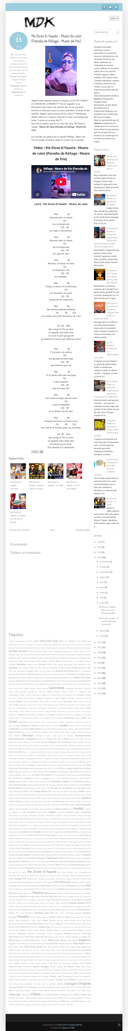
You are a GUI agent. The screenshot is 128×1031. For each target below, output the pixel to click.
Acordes (22, 54)
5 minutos (28, 645)
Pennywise (87, 920)
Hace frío (50, 801)
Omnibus (17, 910)
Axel (41, 671)
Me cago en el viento (17, 872)
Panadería (29, 913)
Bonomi (50, 681)
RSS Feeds (115, 7)
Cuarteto (34, 725)
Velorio (79, 987)
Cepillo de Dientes (48, 695)
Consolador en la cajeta (81, 715)
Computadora (31, 715)
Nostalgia (73, 903)
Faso (37, 785)
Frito (54, 791)
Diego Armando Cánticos (81, 742)
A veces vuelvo (14, 648)
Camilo (38, 688)
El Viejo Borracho (62, 765)
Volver (22, 998)
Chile (25, 701)
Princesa (87, 930)
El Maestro (24, 762)
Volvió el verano (70, 998)
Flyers (88, 788)
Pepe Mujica (38, 923)
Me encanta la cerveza (26, 875)
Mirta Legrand (48, 882)
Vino (71, 995)
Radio (84, 936)
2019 (66, 641)
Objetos (12, 906)
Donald (73, 749)
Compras (21, 714)
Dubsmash (81, 749)
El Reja (31, 765)
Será (64, 953)
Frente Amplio (40, 791)
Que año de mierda (63, 937)
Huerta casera (61, 809)
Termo (80, 970)
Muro (30, 893)
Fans (24, 784)
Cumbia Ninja (85, 726)
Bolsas (43, 681)
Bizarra (19, 681)
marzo (103, 602)
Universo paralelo (56, 984)
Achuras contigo (72, 648)
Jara (43, 819)
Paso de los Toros (84, 917)
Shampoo (22, 957)
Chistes (54, 701)
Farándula (31, 785)
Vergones (27, 990)
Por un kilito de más (76, 927)
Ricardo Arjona (52, 943)
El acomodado (39, 755)
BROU (26, 684)
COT (89, 718)
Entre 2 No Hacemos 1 (44, 775)
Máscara (45, 865)
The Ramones (34, 973)
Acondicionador (85, 648)
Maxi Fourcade (18, 868)
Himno (57, 805)
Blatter (25, 681)
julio (102, 582)
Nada (55, 893)
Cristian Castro (39, 722)
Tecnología (57, 970)
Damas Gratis (73, 729)
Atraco (69, 668)
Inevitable (61, 812)
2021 (75, 641)
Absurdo (55, 648)
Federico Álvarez (63, 785)
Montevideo (45, 885)
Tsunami (23, 980)
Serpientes (71, 953)
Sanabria (36, 950)
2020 (71, 641)
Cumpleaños (14, 729)
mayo (102, 592)
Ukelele (72, 979)
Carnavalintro (32, 692)
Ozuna (40, 910)
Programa (21, 933)
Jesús (63, 819)
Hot (53, 809)
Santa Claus (45, 950)
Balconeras (48, 674)
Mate (58, 864)
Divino (11, 749)
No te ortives (72, 900)
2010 (28, 641)
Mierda (88, 879)
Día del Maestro (24, 742)
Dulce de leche (15, 752)
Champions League (52, 698)
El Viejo (51, 765)
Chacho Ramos (22, 698)
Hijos (53, 805)
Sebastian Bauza (15, 953)
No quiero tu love (59, 899)
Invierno (19, 818)
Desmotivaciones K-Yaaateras (23, 738)
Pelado (45, 920)
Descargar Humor (42, 736)
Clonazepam (13, 711)
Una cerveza (13, 984)
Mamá (68, 858)
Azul (53, 671)
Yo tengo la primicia (30, 1004)
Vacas (40, 987)
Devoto (50, 739)
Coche (27, 711)
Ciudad (82, 705)
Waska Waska (47, 1001)
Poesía (16, 927)
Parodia (21, 73)
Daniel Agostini (85, 729)
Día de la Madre (61, 739)
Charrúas (70, 698)
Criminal (30, 722)
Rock (27, 946)
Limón (62, 845)
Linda (67, 845)
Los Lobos (18, 852)
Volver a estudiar (45, 998)
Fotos (25, 791)
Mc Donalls (51, 868)
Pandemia (38, 912)
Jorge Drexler (14, 822)
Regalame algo (65, 940)
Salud (11, 950)
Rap (17, 940)
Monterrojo (35, 886)
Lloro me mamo (23, 848)
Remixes (25, 944)
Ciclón (16, 704)
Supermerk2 (27, 966)
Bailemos (23, 674)
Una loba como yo (40, 984)
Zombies (69, 1004)
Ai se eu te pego (64, 655)
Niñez (60, 896)
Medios (11, 879)
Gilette (70, 795)
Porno (22, 930)
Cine (77, 705)
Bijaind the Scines (82, 677)
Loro (86, 848)
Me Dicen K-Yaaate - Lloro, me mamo (73, 485)
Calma (15, 688)
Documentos (49, 749)
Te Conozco (31, 970)
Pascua (73, 917)
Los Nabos (46, 851)
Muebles (31, 889)
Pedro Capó (36, 920)
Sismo (11, 963)
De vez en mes (28, 732)
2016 (55, 641)
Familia (11, 785)
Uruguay (15, 79)
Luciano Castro (66, 852)
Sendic (49, 953)
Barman (81, 674)
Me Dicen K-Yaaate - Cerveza (16, 485)
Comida (53, 711)
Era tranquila (26, 778)
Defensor (38, 732)
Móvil (83, 886)
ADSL (31, 651)
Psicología (86, 933)
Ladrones (62, 838)
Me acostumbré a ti (64, 868)
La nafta (29, 835)
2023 (16, 54)
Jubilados (47, 822)
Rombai (40, 946)
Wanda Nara (37, 1001)
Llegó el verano (81, 845)
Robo (16, 947)
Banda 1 (56, 674)
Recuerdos (30, 940)
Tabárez (53, 966)
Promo (49, 933)
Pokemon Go (25, 927)
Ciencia (39, 705)
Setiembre (80, 953)
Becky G (43, 678)
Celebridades (14, 695)
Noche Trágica (55, 903)
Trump (17, 980)
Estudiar (65, 781)
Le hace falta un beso (76, 842)
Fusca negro (73, 791)
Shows (38, 957)
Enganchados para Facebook (80, 772)
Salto (89, 947)
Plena (89, 924)
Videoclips (14, 994)
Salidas (78, 947)
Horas (32, 809)
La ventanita (48, 838)
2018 (99, 663)
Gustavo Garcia (15, 801)
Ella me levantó (54, 768)
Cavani (71, 692)
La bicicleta (43, 825)
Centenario (36, 695)
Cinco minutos (48, 705)
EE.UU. (77, 752)
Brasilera (12, 684)
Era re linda (14, 778)
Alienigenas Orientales (77, 658)
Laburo (56, 838)
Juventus (87, 822)
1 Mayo (11, 641)
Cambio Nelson (29, 688)
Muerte (61, 889)
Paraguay (87, 913)
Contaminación (14, 718)
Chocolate (67, 701)
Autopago (29, 671)
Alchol (73, 655)
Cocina (33, 711)
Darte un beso (15, 732)
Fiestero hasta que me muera (34, 788)
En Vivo (33, 772)
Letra (26, 845)
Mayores (37, 868)
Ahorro (54, 655)
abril (102, 597)
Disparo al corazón (83, 745)
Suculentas (66, 963)
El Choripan (69, 755)
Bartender (12, 678)
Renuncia (32, 944)
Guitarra (13, 64)
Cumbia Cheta (73, 726)
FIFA (48, 788)
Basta (19, 678)
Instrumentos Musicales (18, 815)
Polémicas (35, 927)
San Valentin (27, 950)
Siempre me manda (20, 960)
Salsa (84, 946)
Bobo (33, 681)
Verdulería (19, 990)
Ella (45, 768)
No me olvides (68, 896)
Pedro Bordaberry (23, 920)
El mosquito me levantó (38, 762)
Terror (11, 973)
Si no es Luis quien (68, 957)
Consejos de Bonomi (63, 715)
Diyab (20, 749)
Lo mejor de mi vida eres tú (45, 848)
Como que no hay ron (66, 711)
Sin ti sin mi (81, 960)
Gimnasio (77, 795)
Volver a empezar (32, 998)
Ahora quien (46, 655)
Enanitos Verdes (43, 772)
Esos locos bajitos (77, 778)
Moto (79, 886)
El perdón (61, 762)
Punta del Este (41, 936)
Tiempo (58, 973)
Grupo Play (64, 798)
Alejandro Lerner (15, 658)
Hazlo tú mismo (44, 805)
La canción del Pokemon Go (30, 829)
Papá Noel (49, 913)
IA (20, 812)
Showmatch (31, 957)
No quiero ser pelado (42, 900)
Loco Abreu (61, 848)
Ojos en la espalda (60, 906)
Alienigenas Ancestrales (58, 658)
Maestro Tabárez (75, 855)
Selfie (32, 953)
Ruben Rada (70, 947)
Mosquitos (72, 885)
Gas (43, 795)
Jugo (59, 822)
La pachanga (83, 835)
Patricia (11, 920)
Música (15, 73)
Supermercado (15, 966)
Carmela (23, 692)
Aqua (75, 664)
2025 (10, 645)
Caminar (45, 688)
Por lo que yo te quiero (59, 927)
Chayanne (79, 698)
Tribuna (75, 976)
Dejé (67, 732)
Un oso (88, 980)
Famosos (18, 784)
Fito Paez (82, 788)
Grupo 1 (44, 798)
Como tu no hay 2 (83, 711)
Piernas (52, 924)
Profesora (12, 933)
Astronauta (46, 668)
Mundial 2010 (21, 893)
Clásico (82, 708)
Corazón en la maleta (41, 718)
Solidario (24, 963)
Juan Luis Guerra (26, 822)
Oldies (84, 906)
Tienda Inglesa (67, 973)
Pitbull (66, 924)
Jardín (47, 819)
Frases (31, 791)
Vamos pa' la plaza (63, 987)
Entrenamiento (60, 775)
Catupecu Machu (60, 692)
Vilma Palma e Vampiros (58, 994)
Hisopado (71, 805)
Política (42, 926)
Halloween (59, 801)
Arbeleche (82, 664)
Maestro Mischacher (60, 855)
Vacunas (45, 987)
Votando (79, 998)
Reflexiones (53, 940)
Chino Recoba (33, 701)
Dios (66, 745)
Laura (32, 842)
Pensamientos (14, 924)
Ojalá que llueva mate (44, 906)
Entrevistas (86, 775)
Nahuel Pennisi (64, 893)
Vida (68, 990)
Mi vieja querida (69, 879)
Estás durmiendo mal (42, 782)
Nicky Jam (53, 896)
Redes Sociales (41, 940)
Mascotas (51, 865)
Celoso (22, 695)
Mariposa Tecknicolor (77, 861)
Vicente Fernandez (58, 990)
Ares (89, 664)
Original (24, 909)
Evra (71, 782)
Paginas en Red (68, 1027)
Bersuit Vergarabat (54, 678)
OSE (30, 910)
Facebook (104, 7)
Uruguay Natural (16, 987)
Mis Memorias (62, 882)
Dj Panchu (27, 749)
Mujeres (81, 889)
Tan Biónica (68, 966)
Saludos (18, 950)
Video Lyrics (86, 990)
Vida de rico (75, 990)
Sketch (17, 963)
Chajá (31, 698)
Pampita (12, 913)
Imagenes (31, 812)
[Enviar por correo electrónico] (32, 451)
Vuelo (89, 998)
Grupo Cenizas (54, 798)
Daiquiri (45, 729)
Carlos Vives (14, 692)
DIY (15, 749)
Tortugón (45, 976)
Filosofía (54, 788)
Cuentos (55, 726)
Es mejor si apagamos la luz (43, 778)
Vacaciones (32, 987)
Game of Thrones (15, 795)
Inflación (70, 812)
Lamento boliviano (74, 838)
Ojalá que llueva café (28, 906)
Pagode (58, 910)
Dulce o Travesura (30, 752)
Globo (88, 795)
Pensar (22, 924)
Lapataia (85, 838)
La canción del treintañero (51, 829)
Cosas (77, 718)
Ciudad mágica (21, 708)
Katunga (21, 825)
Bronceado (20, 684)
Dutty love (50, 752)
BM (29, 681)
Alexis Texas (44, 658)
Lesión (21, 845)
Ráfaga (13, 76)
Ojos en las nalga (74, 906)
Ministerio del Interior (33, 882)
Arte (20, 668)
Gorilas (32, 798)
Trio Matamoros (85, 976)
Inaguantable (42, 812)
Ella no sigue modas (69, 768)
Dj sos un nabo (38, 749)
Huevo (70, 809)
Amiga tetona (23, 661)
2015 (49, 641)
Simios (31, 960)
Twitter (110, 7)
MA (32, 855)
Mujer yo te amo (71, 889)
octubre (103, 567)
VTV (84, 998)
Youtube (55, 1004)
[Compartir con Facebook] (41, 451)
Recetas (23, 940)
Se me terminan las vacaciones (76, 950)
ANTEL (50, 664)
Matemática (65, 865)
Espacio (88, 778)
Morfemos (55, 886)
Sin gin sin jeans (50, 960)
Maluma (61, 858)
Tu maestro (50, 980)
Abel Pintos (41, 648)
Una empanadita (26, 984)
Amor (58, 661)
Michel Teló (80, 879)
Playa (84, 924)
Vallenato (52, 987)
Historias (87, 804)
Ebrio (57, 752)
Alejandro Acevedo (83, 655)
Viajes (41, 990)
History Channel (15, 809)
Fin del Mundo (65, 788)
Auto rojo (12, 671)
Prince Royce (78, 930)
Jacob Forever (36, 819)
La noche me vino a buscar (66, 835)
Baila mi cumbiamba (83, 671)
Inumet (88, 815)
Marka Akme (23, 865)
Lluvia (32, 848)
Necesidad (31, 896)
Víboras (47, 990)
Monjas (88, 882)
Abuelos (62, 648)
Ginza (83, 795)
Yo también (18, 1004)
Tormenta (25, 976)
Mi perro (59, 879)
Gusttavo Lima (28, 801)
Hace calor (42, 801)
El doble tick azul (81, 755)
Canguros (87, 688)
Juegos (54, 822)
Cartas (49, 691)
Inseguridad (86, 812)
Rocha (21, 947)
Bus (54, 684)
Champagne (39, 698)
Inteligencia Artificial (37, 815)
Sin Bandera (38, 960)
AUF (89, 667)
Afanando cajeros (40, 651)
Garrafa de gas (35, 795)
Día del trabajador (49, 742)
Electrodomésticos (36, 768)
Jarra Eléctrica (55, 819)
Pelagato (52, 920)
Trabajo (52, 976)
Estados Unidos (28, 782)
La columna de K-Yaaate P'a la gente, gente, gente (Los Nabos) (112, 276)
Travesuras (67, 976)
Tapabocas (13, 970)
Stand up (57, 963)
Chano (63, 698)
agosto (103, 577)
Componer (13, 715)
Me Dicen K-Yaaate (42, 871)
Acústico (13, 57)
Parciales (12, 917)
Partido (32, 917)
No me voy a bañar (81, 896)
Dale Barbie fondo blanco (58, 729)
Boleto (38, 681)
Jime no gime (70, 819)
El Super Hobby (41, 765)
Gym (36, 801)
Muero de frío (22, 70)
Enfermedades (62, 772)
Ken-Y (27, 825)
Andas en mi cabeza (76, 661)
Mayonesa (29, 868)
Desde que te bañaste (62, 736)
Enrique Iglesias (15, 775)
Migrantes (12, 882)
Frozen (59, 791)
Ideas (24, 812)
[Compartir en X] (38, 451)
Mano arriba (75, 858)
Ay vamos (47, 671)
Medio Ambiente (84, 875)
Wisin (64, 1001)
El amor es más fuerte (54, 755)
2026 (15, 645)
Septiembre (57, 953)
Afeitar (50, 651)
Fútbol (82, 791)
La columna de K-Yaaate (29, 831)
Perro (46, 924)
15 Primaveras (20, 641)
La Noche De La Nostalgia (44, 835)
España (12, 781)
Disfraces (72, 745)
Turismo (59, 979)
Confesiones (42, 715)
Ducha (88, 749)
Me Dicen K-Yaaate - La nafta (112, 501)
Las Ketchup (19, 842)
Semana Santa (40, 953)
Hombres (25, 809)
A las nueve (76, 645)
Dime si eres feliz (41, 745)
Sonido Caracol (35, 963)
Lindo (72, 845)
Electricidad (24, 768)
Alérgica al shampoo (30, 658)
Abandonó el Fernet (28, 648)
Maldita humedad (23, 858)
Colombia (40, 711)
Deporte (17, 736)
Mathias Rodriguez (78, 864)
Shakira (87, 953)
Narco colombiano (84, 893)
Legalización (13, 845)
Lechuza (87, 842)
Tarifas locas (22, 970)
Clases (76, 708)
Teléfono (65, 970)
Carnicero (42, 692)
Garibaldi (26, 795)
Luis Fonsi (83, 851)
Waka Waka (18, 1001)
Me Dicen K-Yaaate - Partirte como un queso (36, 485)
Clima (88, 708)
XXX (76, 1001)
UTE (25, 987)
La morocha (20, 835)
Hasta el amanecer (83, 801)
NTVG (88, 903)
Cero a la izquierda (64, 695)
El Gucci (56, 759)
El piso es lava (71, 762)
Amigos (45, 661)
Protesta (67, 933)
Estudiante (56, 781)
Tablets (59, 966)
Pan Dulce (20, 913)
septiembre (105, 572)
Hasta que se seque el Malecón (21, 805)
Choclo (60, 701)
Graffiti (37, 798)
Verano (22, 79)
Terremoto (87, 970)
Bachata (59, 671)
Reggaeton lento (15, 944)
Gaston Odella (50, 795)
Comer (46, 711)
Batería (24, 678)
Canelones (79, 688)
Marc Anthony (22, 861)
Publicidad (13, 936)
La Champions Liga (83, 829)
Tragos (59, 976)
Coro (52, 718)
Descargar (27, 735)
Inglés (77, 812)
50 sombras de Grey (58, 645)
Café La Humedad (79, 684)
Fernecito (87, 784)
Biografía (12, 681)
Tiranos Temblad (84, 973)
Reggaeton (85, 940)
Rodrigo (33, 946)
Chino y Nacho (45, 701)
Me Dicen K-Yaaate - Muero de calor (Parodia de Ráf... (107, 610)
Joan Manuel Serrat (83, 819)
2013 (36, 641)
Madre (43, 855)
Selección (26, 953)
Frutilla (65, 791)
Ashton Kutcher (35, 668)
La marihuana (83, 832)
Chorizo (88, 701)
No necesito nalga (27, 900)
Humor (21, 64)
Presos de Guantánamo (63, 930)
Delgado (73, 732)
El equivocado (30, 759)
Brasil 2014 (86, 681)
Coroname (58, 718)
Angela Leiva (32, 664)
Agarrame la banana (71, 651)
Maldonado (52, 858)
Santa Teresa (56, 950)
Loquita (81, 848)
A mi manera (86, 645)
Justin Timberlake (76, 822)
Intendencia (50, 815)
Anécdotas (21, 664)
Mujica (88, 889)
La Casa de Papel (68, 829)
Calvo (20, 688)
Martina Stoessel (34, 865)
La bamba (34, 825)
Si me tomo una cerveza (51, 957)
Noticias (81, 903)
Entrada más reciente (19, 529)
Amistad (52, 661)
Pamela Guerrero (83, 909)
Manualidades (85, 858)
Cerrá (74, 695)
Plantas (72, 924)
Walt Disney (27, 1001)
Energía (53, 771)
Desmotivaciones (83, 735)
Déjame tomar (59, 732)
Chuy (11, 705)
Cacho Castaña (66, 684)
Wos (68, 1001)
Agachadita (58, 651)
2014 (43, 641)
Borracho (57, 681)
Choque (81, 701)
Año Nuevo (58, 664)
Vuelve (11, 1001)
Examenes (78, 781)
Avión (36, 671)
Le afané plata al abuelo (44, 842)
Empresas (25, 772)
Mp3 (88, 885)
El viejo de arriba (76, 765)
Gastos (59, 795)
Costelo (83, 718)
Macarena (37, 855)
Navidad (23, 896)
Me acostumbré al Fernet (81, 868)
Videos (18, 82)
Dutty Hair (41, 752)
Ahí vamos (37, 655)
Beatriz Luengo (33, 678)
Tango (77, 966)
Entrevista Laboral (74, 775)
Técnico (49, 970)
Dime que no (18, 745)
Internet (73, 815)
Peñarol (29, 923)
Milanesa (20, 882)
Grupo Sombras (75, 798)
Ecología (63, 752)
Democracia (81, 732)
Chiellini (19, 701)
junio (102, 587)
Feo (81, 785)
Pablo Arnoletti (49, 910)
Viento (44, 995)
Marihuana (45, 861)
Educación (70, 752)
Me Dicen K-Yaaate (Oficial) (70, 1024)
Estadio (18, 782)
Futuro (88, 791)
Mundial (12, 893)
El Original (52, 762)
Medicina (73, 875)
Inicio (52, 529)
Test (15, 973)
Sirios (89, 960)
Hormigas (48, 809)
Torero (18, 976)
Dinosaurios (59, 745)
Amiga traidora (35, 661)
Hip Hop (64, 804)
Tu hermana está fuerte (36, 980)
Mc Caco (44, 868)
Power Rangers (40, 930)
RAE (89, 937)
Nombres (64, 903)
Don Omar (66, 749)
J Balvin (26, 818)
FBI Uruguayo (51, 785)
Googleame (24, 798)
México (52, 879)
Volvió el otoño (58, 998)
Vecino (73, 987)
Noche (36, 903)
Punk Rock (29, 936)
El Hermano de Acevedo (69, 759)
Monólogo (12, 886)
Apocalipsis (68, 664)
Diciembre (66, 742)
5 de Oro (20, 645)
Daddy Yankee (35, 729)
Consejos (51, 714)
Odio (17, 906)
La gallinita (58, 832)
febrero (103, 630)
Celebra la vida (84, 692)
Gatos (64, 795)
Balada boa (39, 674)
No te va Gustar (84, 899)
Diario (59, 742)
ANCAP (64, 661)
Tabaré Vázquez (41, 966)
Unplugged (22, 76)
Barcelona (73, 674)
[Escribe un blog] (35, 451)
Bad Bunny (69, 671)
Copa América (26, 718)
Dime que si (29, 745)
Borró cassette (67, 681)
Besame (64, 678)
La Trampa (28, 838)
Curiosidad (24, 729)
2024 (89, 641)
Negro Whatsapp (41, 896)
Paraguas (78, 913)
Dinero (51, 745)
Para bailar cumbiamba (64, 913)
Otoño (34, 910)
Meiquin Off (20, 878)
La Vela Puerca (37, 838)
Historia (79, 804)
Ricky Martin (79, 943)
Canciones (22, 57)
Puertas (21, 937)
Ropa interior (53, 947)
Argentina (13, 667)
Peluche (73, 920)
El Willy (87, 765)
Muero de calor (41, 889)
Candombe (70, 688)
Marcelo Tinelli (35, 861)
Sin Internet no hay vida (66, 960)
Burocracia (49, 684)
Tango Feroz (86, 966)
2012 (99, 693)
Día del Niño (35, 742)
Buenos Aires (34, 684)
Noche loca (44, 903)
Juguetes (65, 822)
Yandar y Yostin (85, 1001)
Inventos (12, 819)
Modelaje (74, 882)
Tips (75, 973)
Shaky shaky (13, 957)
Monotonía (26, 886)
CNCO (21, 711)
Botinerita (77, 681)
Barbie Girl (63, 674)
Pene (79, 920)
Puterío (51, 937)
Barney (88, 674)
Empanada (17, 772)
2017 (61, 641)
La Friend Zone (47, 832)
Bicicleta (71, 678)
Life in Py (55, 845)
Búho (42, 684)
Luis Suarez (24, 854)
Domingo (58, 749)
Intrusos (81, 815)
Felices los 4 (74, 785)
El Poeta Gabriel (20, 765)
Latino (27, 842)
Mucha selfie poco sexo (18, 889)
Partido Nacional (42, 917)
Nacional (48, 893)
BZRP (59, 684)
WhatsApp (57, 1001)
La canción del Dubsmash (69, 825)
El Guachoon (47, 759)
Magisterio (86, 855)
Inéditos (52, 812)
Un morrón (80, 980)
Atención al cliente (58, 668)
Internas (66, 815)
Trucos (11, 980)
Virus (84, 994)
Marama (12, 861)
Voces (18, 998)
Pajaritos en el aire (69, 910)
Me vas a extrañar (62, 875)
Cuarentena (25, 725)
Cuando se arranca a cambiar (70, 722)
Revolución (41, 944)
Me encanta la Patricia (45, 875)
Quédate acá (76, 937)
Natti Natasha (14, 896)
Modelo (82, 882)
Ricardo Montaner (66, 944)
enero (102, 636)
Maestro (50, 855)
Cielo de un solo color (27, 705)
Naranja (73, 893)
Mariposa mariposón (58, 861)
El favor (39, 759)
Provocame (77, 933)
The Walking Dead (47, 973)
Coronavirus (68, 717)
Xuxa (72, 1001)
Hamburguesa (70, 801)
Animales (43, 664)
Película (60, 920)
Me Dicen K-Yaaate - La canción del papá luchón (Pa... (109, 621)
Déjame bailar (48, 732)
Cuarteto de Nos (45, 726)
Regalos (75, 940)
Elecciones (13, 768)
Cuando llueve (52, 722)
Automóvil (21, 671)
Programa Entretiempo (36, 933)
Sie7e (79, 957)
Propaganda (58, 933)
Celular (28, 695)
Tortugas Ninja (35, 976)
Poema (11, 927)
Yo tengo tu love (44, 1004)
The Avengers (23, 973)
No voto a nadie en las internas (21, 903)
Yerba (11, 1004)
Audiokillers (82, 668)
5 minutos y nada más (41, 645)
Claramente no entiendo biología (60, 708)
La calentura (53, 825)
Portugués (29, 930)
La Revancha (18, 838)
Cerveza (80, 695)
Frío (49, 791)
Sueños (88, 963)
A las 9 (68, 645)
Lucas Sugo (55, 852)
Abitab (48, 648)
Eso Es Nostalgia (62, 778)
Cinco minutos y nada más (65, 705)
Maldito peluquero (38, 858)
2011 (32, 641)
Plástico (78, 924)
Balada (31, 674)
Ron (45, 947)
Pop (48, 926)
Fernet (12, 788)
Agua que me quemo (24, 655)
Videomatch (25, 995)
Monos (19, 886)
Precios (50, 930)
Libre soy (32, 845)
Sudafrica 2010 (78, 963)
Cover (14, 61)
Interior (59, 815)
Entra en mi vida (28, 775)
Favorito (42, 785)
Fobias (11, 791)
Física (75, 788)
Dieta (11, 745)
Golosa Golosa (14, 798)
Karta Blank (13, 825)
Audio (74, 667)
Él (88, 752)
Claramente (41, 708)
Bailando (12, 674)
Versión (35, 990)
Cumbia (21, 61)
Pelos (66, 920)
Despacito (42, 739)
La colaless (13, 832)
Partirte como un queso (60, 917)
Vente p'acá (86, 987)
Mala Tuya (12, 858)
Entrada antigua (83, 529)
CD (76, 692)
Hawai (35, 805)
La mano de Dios (70, 832)
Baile (18, 674)
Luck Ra (75, 852)
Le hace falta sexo (60, 842)
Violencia (77, 994)
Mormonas (63, 886)
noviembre (105, 561)
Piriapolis (59, 923)
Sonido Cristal (47, 963)
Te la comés (41, 970)
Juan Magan (38, 822)
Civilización (32, 708)
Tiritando (12, 976)
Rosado (61, 947)
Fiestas (19, 788)
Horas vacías (39, 809)
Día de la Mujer (77, 739)
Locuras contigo (72, 848)
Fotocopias (18, 791)
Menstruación (32, 879)
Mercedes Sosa (43, 879)
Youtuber (62, 1004)
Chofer (75, 701)
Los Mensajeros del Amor (32, 852)
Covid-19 (22, 722)
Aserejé (25, 668)
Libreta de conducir (43, 845)
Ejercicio (83, 752)
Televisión (73, 970)
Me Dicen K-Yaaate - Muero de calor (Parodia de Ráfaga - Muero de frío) (56, 38)
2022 (80, 641)
